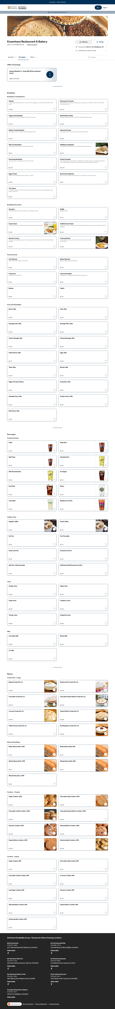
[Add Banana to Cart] (54, 296)
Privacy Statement (41, 1004)
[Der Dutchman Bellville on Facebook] (51, 953)
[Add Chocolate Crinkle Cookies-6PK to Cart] (54, 883)
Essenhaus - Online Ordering (57, 2)
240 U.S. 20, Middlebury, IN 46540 (17, 994)
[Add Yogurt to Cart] (105, 296)
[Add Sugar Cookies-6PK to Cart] (54, 868)
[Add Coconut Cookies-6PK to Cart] (105, 883)
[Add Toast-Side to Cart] (54, 375)
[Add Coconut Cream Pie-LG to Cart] (54, 719)
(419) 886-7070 (55, 945)
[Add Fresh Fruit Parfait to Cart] (105, 281)
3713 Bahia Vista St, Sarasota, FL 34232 (63, 963)
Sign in (105, 7)
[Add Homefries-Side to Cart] (105, 389)
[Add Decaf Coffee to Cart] (105, 529)
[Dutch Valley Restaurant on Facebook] (51, 984)
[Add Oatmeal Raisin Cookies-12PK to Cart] (105, 833)
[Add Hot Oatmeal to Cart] (54, 266)
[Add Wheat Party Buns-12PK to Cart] (54, 783)
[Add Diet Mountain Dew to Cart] (54, 479)
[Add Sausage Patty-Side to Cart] (105, 331)
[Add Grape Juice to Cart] (54, 608)
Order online (11, 950)
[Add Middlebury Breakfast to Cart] (105, 152)
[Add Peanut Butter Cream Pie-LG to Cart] (105, 719)
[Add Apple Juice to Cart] (105, 593)
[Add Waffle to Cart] (105, 217)
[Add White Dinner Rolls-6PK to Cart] (105, 754)
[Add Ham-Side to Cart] (105, 316)
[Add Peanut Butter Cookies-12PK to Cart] (54, 847)
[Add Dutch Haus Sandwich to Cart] (105, 181)
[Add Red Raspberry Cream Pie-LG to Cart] (105, 733)
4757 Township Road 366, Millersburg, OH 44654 (22, 947)
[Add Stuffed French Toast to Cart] (105, 231)
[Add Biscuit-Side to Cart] (105, 375)
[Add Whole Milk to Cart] (105, 643)
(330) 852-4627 (55, 976)
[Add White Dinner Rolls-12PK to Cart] (54, 754)
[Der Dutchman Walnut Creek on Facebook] (8, 984)
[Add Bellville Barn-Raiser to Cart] (105, 123)
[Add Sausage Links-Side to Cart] (54, 331)
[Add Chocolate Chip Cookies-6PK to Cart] (105, 868)
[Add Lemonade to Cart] (54, 508)
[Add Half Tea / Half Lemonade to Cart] (54, 572)
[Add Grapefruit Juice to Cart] (105, 622)
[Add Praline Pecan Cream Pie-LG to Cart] (54, 733)
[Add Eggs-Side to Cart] (105, 360)
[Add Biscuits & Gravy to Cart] (54, 246)
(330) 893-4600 (12, 945)
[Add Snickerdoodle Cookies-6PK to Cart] (54, 926)
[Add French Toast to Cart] (54, 231)
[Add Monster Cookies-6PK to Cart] (105, 897)
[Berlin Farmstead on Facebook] (8, 953)
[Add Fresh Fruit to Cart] (54, 281)
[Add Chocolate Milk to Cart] (54, 643)
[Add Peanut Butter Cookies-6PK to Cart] (105, 912)
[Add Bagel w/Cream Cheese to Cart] (54, 389)
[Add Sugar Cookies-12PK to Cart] (54, 804)
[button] (12, 57)
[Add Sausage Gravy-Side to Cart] (54, 404)
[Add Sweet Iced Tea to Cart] (54, 558)
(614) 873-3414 (12, 960)
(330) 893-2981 (12, 976)
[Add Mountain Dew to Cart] (105, 464)
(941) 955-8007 (55, 960)
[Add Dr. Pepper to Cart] (105, 479)
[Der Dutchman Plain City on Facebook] (8, 969)
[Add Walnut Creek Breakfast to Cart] (54, 137)
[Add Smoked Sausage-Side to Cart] (105, 345)
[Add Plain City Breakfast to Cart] (54, 152)
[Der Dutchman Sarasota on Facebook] (51, 969)
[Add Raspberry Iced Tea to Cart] (105, 508)
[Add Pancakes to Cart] (54, 217)
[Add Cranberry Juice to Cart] (105, 608)
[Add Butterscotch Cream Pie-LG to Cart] (105, 689)
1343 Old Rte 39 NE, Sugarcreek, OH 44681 (64, 978)
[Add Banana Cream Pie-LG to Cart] (54, 689)
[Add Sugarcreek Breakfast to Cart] (54, 123)
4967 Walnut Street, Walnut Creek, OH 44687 (21, 978)
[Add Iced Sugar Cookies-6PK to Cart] (54, 897)
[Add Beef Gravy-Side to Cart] (54, 418)
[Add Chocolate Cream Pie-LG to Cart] (54, 704)
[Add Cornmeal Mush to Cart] (105, 246)
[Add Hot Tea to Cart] (54, 543)
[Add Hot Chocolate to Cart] (105, 543)
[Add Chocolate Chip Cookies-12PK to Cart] (105, 804)
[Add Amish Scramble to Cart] (105, 167)
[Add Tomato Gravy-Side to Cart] (105, 404)
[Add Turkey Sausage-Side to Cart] (54, 345)
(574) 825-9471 (12, 992)
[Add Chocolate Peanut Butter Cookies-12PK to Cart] (105, 818)
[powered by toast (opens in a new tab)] (14, 1004)
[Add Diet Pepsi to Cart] (54, 464)
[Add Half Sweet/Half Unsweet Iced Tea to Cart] (105, 572)
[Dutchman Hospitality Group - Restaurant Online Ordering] (17, 7)
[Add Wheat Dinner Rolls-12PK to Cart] (54, 768)
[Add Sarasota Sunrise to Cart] (105, 137)
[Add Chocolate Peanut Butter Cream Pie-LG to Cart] (105, 704)
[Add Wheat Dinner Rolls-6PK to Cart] (105, 768)
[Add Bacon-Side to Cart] (54, 316)
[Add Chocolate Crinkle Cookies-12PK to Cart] (54, 818)
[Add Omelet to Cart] (54, 108)
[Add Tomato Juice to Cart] (54, 622)
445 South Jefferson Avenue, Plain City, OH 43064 (22, 963)
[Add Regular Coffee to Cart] (54, 529)
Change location (32, 44)
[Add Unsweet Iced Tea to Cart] (105, 558)
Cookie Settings (54, 1004)
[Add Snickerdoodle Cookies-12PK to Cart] (105, 847)
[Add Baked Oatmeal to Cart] (105, 266)
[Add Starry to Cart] (105, 493)
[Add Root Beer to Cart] (54, 493)
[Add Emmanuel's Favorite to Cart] (105, 108)
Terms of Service (28, 1004)
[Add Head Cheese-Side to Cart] (54, 360)
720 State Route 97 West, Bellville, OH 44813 (64, 947)
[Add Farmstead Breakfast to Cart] (54, 167)
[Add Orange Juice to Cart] (54, 593)
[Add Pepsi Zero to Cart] (105, 450)
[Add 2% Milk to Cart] (54, 658)
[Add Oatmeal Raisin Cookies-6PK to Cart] (54, 912)
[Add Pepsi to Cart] (54, 450)
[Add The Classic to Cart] (54, 196)
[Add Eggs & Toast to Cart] (54, 181)
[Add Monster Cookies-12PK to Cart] (54, 833)
